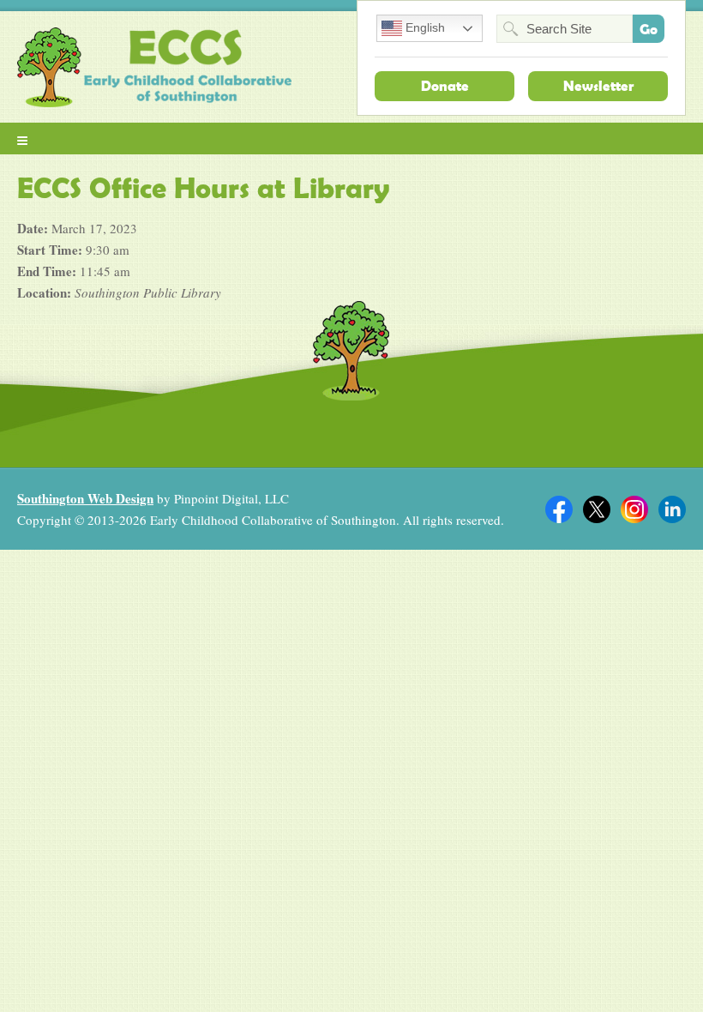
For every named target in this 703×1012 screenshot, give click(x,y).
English (423, 27)
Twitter (596, 509)
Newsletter (598, 85)
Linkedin (672, 509)
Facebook (559, 509)
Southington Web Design (85, 498)
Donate (445, 85)
